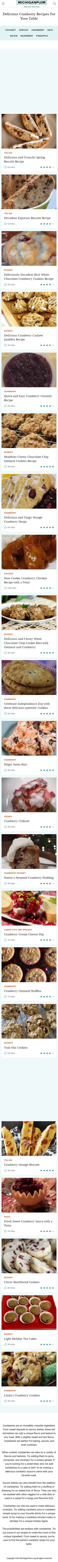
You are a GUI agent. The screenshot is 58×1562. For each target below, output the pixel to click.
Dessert (8, 270)
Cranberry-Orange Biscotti (21, 1164)
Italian (8, 153)
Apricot (23, 30)
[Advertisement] (29, 82)
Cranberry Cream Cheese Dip (24, 934)
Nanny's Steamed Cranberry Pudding (29, 877)
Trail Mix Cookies (16, 1047)
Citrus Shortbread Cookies (22, 1282)
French (8, 816)
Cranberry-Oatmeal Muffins (22, 991)
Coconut (10, 30)
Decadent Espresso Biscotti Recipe (27, 218)
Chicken (8, 574)
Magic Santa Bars (15, 764)
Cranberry (38, 30)
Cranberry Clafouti (16, 821)
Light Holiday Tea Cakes (20, 1338)
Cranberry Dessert (15, 873)
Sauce (7, 1217)
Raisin (13, 36)
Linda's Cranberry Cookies (22, 1395)
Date (50, 30)
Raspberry (27, 36)
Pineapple (42, 36)
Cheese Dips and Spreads (18, 930)
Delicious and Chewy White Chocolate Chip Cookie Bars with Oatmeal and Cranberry (26, 643)
